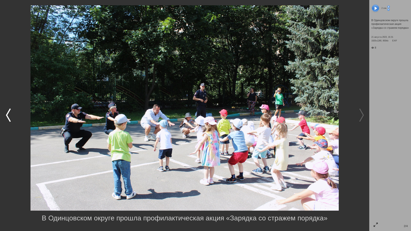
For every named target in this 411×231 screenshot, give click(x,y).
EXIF (394, 40)
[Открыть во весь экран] (375, 225)
